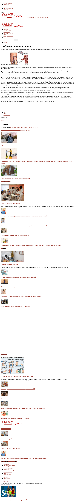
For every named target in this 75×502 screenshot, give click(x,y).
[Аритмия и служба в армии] (12, 261)
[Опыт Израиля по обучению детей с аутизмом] (4, 303)
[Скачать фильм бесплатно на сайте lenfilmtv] (4, 232)
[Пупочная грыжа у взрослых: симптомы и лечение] (4, 284)
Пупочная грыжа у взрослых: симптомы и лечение (17, 287)
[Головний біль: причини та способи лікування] (4, 415)
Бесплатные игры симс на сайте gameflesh (14, 500)
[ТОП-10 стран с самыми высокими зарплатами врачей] (4, 274)
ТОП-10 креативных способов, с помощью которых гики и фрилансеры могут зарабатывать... (31, 245)
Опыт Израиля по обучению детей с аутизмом (15, 306)
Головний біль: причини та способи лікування (15, 418)
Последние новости (8, 8)
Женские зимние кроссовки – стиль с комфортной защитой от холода (23, 408)
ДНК (5, 113)
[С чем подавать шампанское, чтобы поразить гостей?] (4, 386)
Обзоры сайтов (8, 468)
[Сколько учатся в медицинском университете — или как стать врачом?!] (3, 213)
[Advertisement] (18, 20)
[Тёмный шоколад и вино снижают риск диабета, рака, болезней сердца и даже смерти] (4, 396)
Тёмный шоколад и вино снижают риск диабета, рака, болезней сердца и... (24, 399)
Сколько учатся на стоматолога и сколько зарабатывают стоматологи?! (24, 225)
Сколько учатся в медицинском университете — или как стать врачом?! (24, 216)
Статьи (5, 42)
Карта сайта (6, 481)
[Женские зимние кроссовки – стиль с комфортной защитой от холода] (4, 405)
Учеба (5, 7)
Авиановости (8, 474)
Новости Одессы (8, 3)
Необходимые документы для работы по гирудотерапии (24, 127)
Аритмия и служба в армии (9, 264)
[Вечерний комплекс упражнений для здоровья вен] (12, 373)
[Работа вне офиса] (9, 143)
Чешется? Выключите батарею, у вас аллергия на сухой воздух (21, 296)
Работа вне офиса (6, 146)
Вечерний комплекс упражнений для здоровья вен (17, 376)
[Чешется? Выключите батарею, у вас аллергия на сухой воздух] (3, 293)
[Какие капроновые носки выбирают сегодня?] (9, 175)
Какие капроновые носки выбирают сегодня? (15, 178)
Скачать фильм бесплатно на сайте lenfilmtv (15, 235)
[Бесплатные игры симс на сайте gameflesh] (8, 497)
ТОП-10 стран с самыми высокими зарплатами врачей (18, 277)
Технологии (7, 4)
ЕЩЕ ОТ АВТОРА (25, 130)
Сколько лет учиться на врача (10, 203)
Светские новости (8, 5)
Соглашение (7, 479)
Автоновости (8, 472)
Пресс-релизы (7, 478)
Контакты (6, 9)
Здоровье (6, 1)
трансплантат (7, 115)
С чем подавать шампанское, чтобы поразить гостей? (18, 389)
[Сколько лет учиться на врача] (12, 200)
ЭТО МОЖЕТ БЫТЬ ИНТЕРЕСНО (10, 130)
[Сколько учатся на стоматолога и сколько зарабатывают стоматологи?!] (3, 222)
